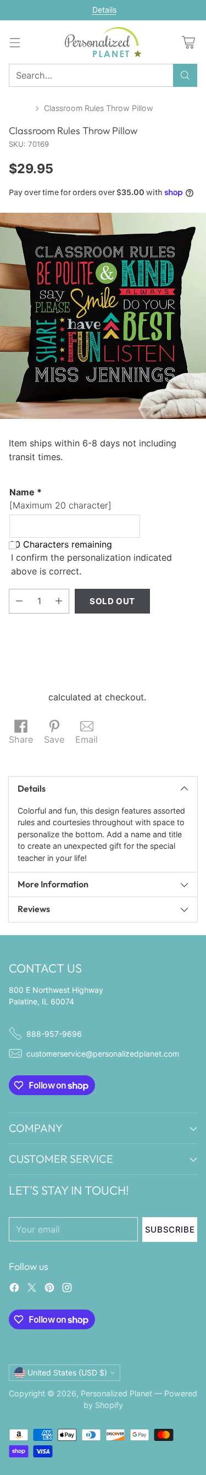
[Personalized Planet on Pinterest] (49, 1289)
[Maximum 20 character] (60, 499)
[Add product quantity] (59, 601)
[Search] (185, 75)
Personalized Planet (116, 1393)
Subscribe (169, 1229)
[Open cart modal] (188, 42)
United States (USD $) (67, 1372)
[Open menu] (14, 42)
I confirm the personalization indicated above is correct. (91, 564)
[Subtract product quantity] (19, 601)
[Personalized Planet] (103, 42)
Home (20, 108)
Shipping (27, 697)
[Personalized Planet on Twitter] (31, 1289)
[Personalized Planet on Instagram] (67, 1289)
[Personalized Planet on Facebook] (14, 1289)
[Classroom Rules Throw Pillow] (103, 316)
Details (104, 10)
